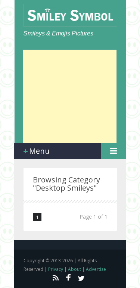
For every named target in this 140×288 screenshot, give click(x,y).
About (74, 269)
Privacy (55, 269)
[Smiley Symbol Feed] (55, 277)
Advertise (96, 269)
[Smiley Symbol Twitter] (81, 277)
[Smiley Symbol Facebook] (68, 277)
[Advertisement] (69, 96)
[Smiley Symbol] (70, 15)
